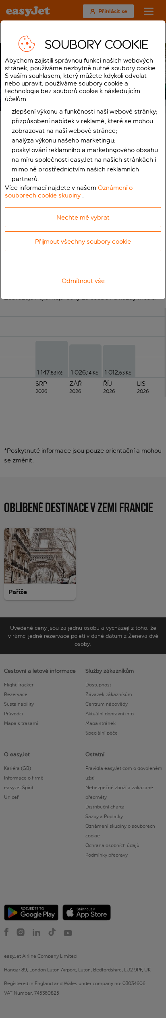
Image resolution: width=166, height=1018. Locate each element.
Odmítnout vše (83, 281)
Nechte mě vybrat (83, 217)
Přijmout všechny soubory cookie (83, 241)
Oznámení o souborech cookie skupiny (69, 191)
